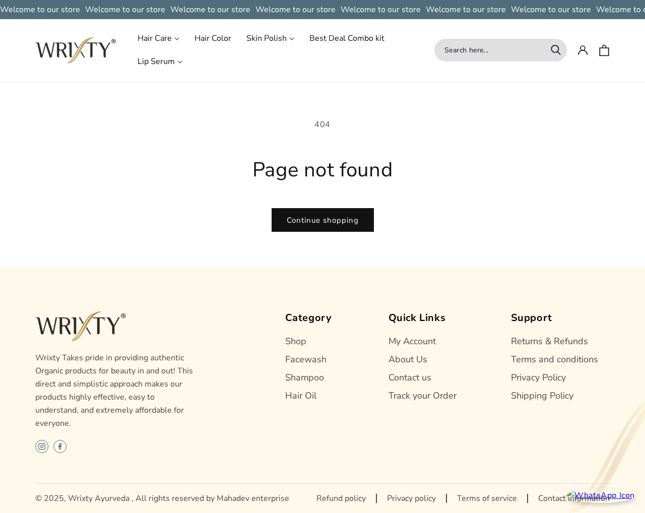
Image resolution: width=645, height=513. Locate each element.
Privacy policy (411, 498)
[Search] (556, 50)
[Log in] (582, 50)
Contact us (410, 377)
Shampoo (304, 377)
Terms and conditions (554, 359)
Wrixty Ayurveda (99, 498)
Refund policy (341, 498)
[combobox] (500, 50)
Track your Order (423, 395)
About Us (408, 359)
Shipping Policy (542, 395)
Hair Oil (300, 395)
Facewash (306, 359)
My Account (412, 341)
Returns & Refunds (549, 341)
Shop (295, 341)
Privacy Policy (538, 377)
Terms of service (487, 498)
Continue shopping (323, 220)
